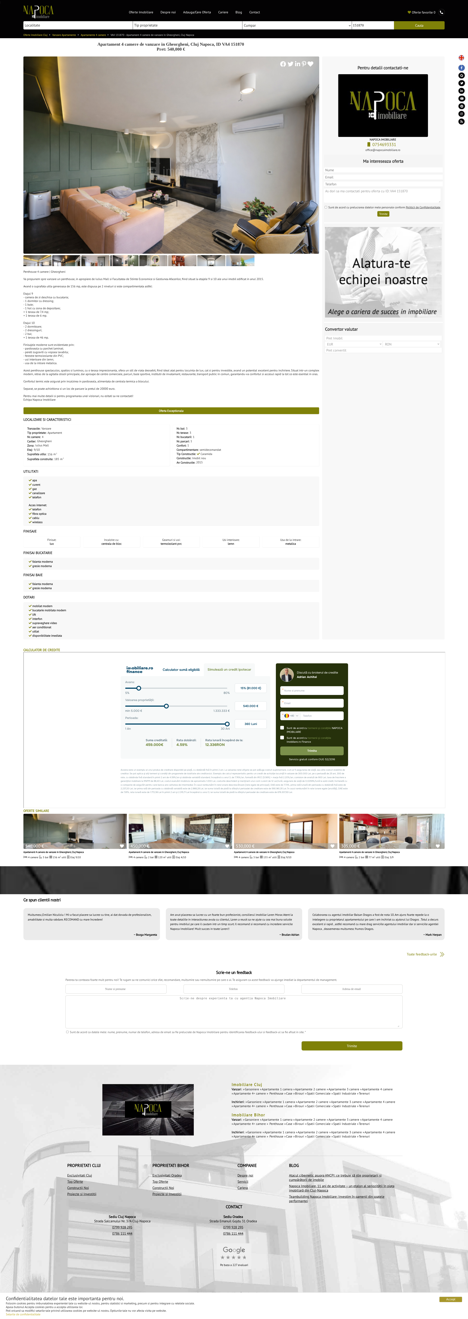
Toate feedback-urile (422, 954)
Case (289, 1093)
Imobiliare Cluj (247, 1084)
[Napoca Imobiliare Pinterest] (459, 107)
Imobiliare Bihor (248, 1114)
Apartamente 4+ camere (250, 1093)
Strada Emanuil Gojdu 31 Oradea (233, 1221)
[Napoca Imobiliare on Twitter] (459, 84)
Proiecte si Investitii (81, 1194)
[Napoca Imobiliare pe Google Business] (459, 76)
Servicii (242, 1181)
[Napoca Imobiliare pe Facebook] (459, 69)
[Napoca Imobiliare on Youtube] (459, 99)
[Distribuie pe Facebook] (284, 64)
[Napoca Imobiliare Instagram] (459, 115)
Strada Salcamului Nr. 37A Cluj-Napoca (122, 1221)
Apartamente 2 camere (311, 1089)
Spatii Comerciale (319, 1093)
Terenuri (364, 1093)
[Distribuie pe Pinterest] (304, 64)
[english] (459, 58)
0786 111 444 (122, 1233)
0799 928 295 (122, 1227)
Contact (254, 12)
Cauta (419, 25)
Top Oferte (75, 1181)
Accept (450, 1299)
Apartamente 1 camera (277, 1089)
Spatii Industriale (345, 1093)
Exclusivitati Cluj (79, 1175)
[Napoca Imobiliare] (38, 17)
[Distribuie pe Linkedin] (298, 64)
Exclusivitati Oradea (167, 1175)
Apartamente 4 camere (377, 1089)
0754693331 (384, 144)
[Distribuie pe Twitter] (291, 64)
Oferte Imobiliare (141, 12)
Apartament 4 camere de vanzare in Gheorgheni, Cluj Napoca (53, 852)
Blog (238, 12)
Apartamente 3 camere (344, 1089)
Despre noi (168, 12)
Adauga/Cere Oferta (197, 12)
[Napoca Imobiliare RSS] (459, 122)
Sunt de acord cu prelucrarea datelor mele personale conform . (384, 207)
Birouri (300, 1093)
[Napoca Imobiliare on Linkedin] (459, 92)
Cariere (223, 12)
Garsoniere (252, 1089)
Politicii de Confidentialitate (423, 207)
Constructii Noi (78, 1188)
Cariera (242, 1188)
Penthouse (276, 1093)
